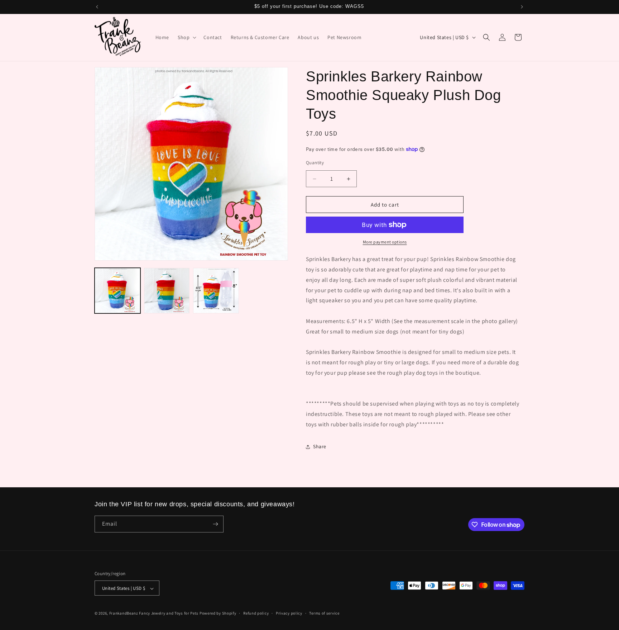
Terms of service (324, 613)
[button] (186, 37)
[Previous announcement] (97, 7)
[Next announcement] (522, 7)
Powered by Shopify (218, 613)
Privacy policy (289, 613)
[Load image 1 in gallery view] (117, 291)
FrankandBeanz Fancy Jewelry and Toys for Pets (154, 613)
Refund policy (256, 613)
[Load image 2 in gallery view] (167, 291)
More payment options (385, 242)
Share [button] (319, 446)
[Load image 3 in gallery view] (216, 291)
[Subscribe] (215, 524)
